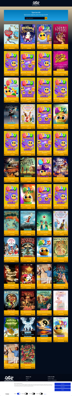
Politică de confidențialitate (52, 380)
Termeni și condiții (51, 378)
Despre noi (27, 378)
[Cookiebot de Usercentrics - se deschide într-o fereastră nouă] (7, 394)
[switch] (26, 394)
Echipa (27, 380)
